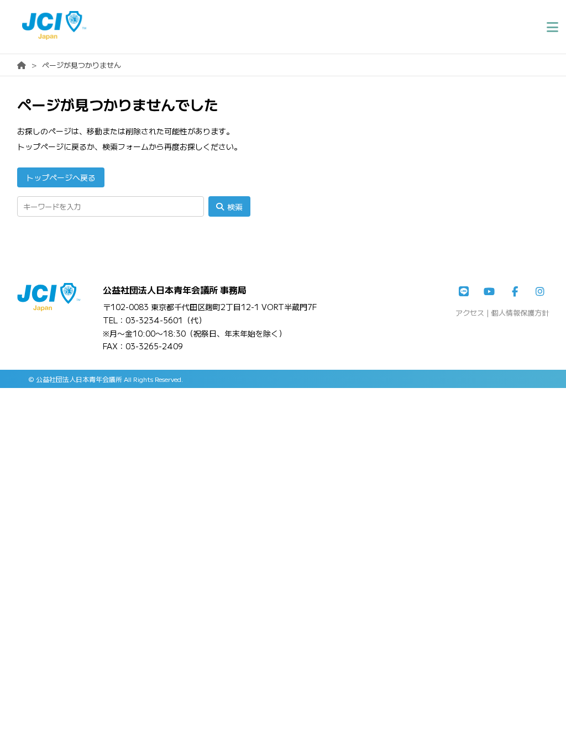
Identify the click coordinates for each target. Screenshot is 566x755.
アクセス (469, 312)
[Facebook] (514, 292)
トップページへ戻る (61, 177)
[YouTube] (489, 292)
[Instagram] (540, 292)
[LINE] (464, 292)
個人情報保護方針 (520, 312)
